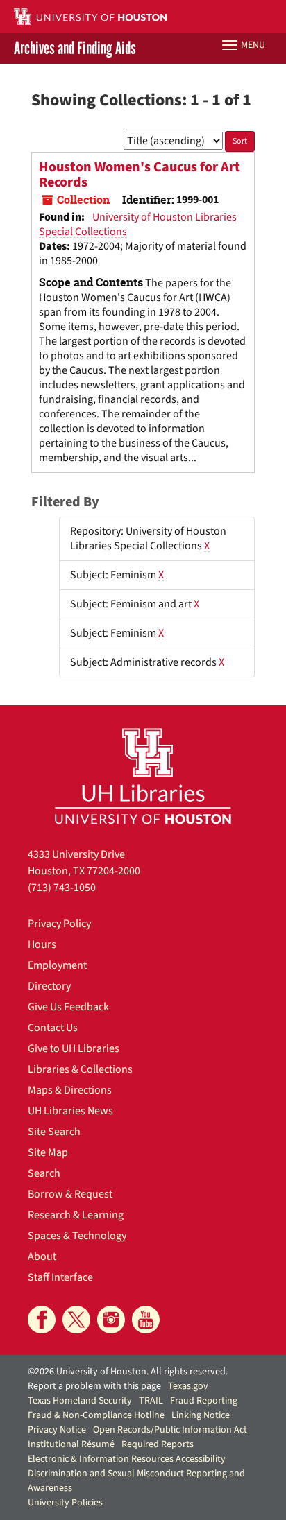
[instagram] (111, 1319)
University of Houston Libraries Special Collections (138, 224)
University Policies (65, 1503)
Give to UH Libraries (73, 1048)
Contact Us (53, 1027)
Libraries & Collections (80, 1069)
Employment (57, 965)
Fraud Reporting (203, 1401)
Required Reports (157, 1444)
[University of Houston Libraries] (143, 775)
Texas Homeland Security (80, 1401)
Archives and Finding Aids (75, 48)
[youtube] (146, 1319)
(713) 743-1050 (62, 887)
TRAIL (151, 1401)
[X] (76, 1319)
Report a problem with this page (94, 1386)
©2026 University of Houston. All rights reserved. (128, 1372)
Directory (49, 986)
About (42, 1256)
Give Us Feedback (68, 1006)
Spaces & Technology (77, 1235)
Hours (42, 944)
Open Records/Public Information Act (170, 1430)
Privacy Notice (57, 1430)
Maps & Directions (70, 1090)
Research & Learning (76, 1215)
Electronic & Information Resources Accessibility (127, 1459)
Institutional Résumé (71, 1444)
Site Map (48, 1152)
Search (44, 1173)
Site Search (54, 1131)
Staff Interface (60, 1277)
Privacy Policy (59, 923)
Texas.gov (188, 1386)
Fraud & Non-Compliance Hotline (96, 1415)
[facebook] (42, 1319)
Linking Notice (200, 1415)
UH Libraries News (70, 1111)
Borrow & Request (70, 1194)
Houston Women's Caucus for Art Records (139, 174)
